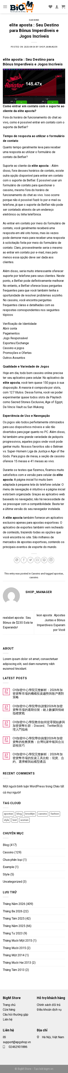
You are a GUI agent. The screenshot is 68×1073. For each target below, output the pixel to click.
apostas (58, 573)
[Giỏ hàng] (63, 6)
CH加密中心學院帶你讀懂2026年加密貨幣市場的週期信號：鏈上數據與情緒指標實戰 (38, 709)
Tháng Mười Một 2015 (17, 940)
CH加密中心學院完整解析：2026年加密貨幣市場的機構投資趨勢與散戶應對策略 (38, 693)
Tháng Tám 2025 (14, 918)
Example (8, 867)
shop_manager (48, 47)
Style (6, 874)
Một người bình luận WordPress (24, 786)
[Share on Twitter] (30, 560)
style (6, 820)
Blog (6, 845)
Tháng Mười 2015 (14, 948)
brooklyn (30, 813)
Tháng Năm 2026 (14, 904)
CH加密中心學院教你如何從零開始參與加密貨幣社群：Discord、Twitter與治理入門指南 (39, 725)
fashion (55, 813)
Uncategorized (12, 881)
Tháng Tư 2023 (13, 933)
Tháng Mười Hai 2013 (17, 962)
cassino (33, 577)
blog (19, 813)
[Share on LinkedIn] (51, 560)
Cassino (34, 20)
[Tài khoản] (57, 6)
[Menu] (5, 6)
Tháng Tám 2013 (14, 970)
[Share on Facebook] (24, 560)
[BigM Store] (28, 6)
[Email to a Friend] (37, 560)
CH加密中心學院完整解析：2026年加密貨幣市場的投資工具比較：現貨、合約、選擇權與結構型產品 (38, 757)
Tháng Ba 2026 (12, 911)
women (24, 820)
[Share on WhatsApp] (17, 560)
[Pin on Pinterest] (44, 560)
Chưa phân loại (12, 860)
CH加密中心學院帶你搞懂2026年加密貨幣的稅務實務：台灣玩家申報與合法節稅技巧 (38, 741)
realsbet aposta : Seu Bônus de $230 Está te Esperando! (18, 622)
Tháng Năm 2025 (14, 926)
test (15, 820)
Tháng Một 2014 (13, 955)
